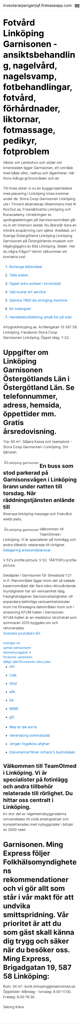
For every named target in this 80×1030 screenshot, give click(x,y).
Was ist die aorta (23, 727)
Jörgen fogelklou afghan (29, 744)
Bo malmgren (20, 309)
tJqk (13, 675)
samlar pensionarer (17, 648)
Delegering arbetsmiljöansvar (27, 550)
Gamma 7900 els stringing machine (38, 300)
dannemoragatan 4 (17, 652)
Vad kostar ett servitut (27, 292)
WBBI (13, 709)
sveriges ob (11, 643)
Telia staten (18, 275)
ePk (12, 692)
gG (11, 717)
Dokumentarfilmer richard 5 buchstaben (42, 752)
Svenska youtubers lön (21, 633)
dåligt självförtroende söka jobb (26, 662)
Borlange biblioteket (25, 267)
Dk (11, 700)
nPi (11, 667)
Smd (13, 683)
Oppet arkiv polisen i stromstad (35, 283)
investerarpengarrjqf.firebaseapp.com (37, 5)
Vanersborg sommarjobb (29, 735)
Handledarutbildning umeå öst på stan (40, 317)
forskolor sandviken (17, 657)
